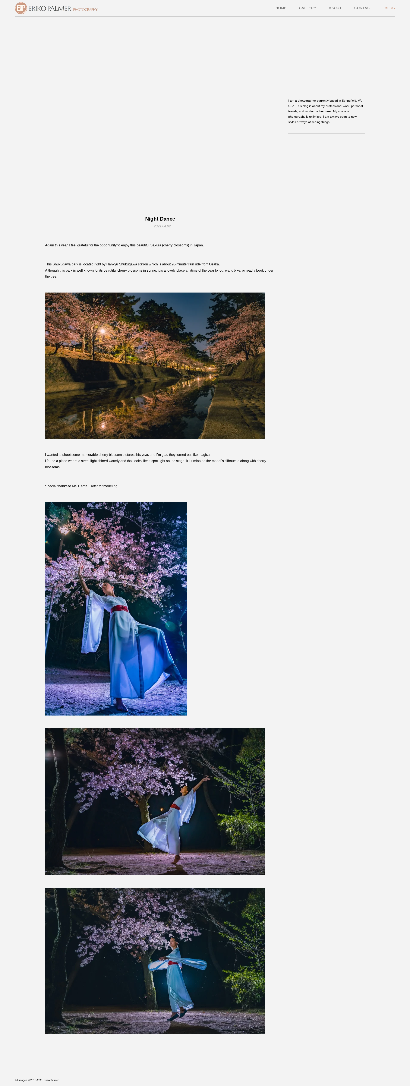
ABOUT (335, 8)
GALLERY (307, 8)
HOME (281, 8)
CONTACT (363, 8)
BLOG (390, 8)
